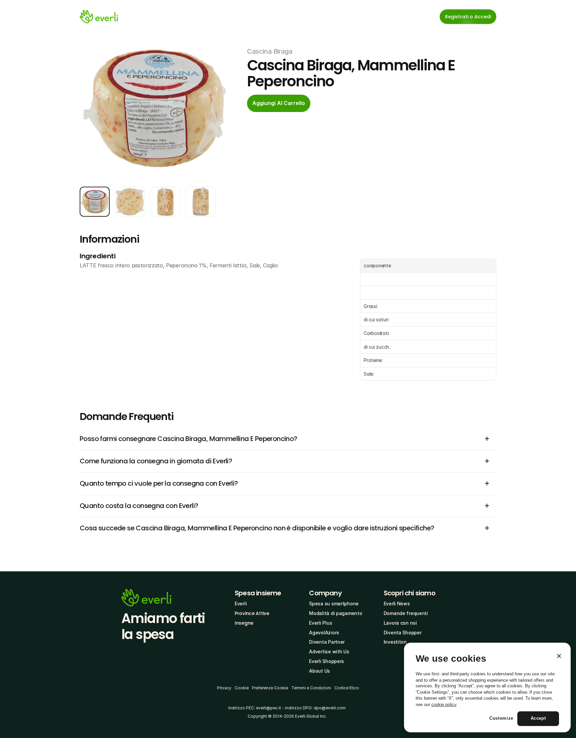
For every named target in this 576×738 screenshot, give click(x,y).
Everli (241, 603)
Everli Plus (320, 623)
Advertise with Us (329, 651)
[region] (487, 688)
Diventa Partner (327, 642)
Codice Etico (346, 687)
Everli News (397, 603)
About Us (319, 671)
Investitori (395, 642)
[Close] (559, 656)
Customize (501, 718)
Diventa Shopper (403, 632)
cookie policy (444, 704)
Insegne (244, 623)
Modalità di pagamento (335, 613)
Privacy (224, 687)
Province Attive (252, 613)
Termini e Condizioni (311, 687)
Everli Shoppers (326, 661)
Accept (538, 718)
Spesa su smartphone (334, 603)
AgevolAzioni (324, 632)
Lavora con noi (400, 623)
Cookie (242, 687)
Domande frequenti (406, 613)
